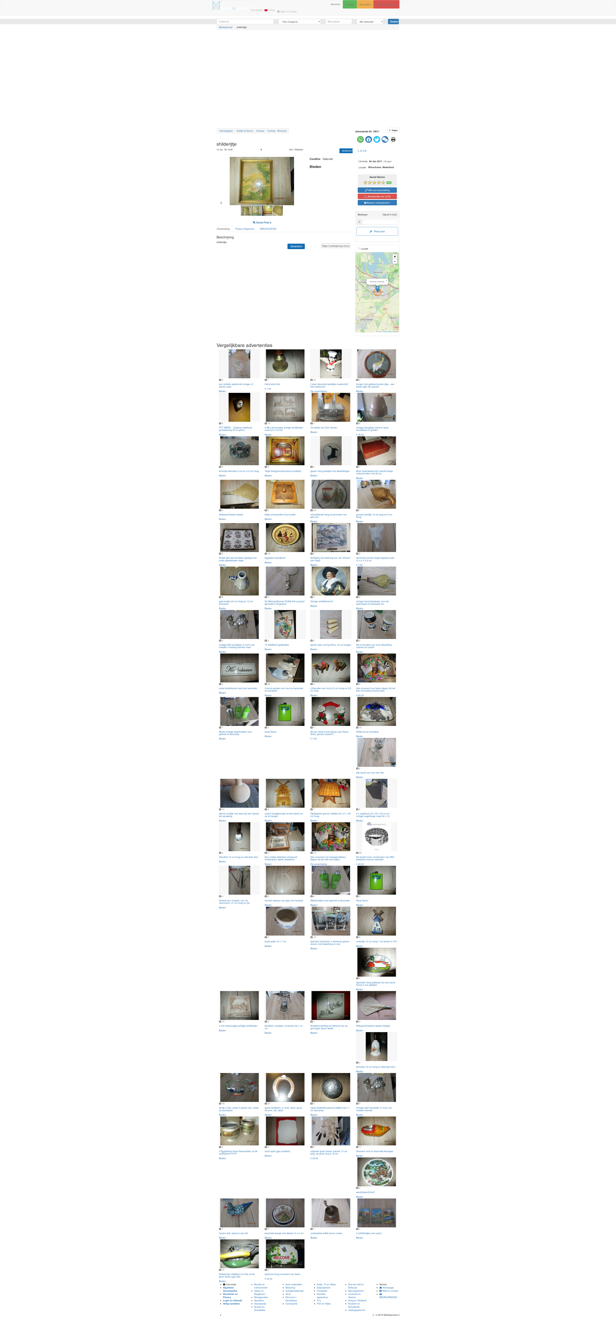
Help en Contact (288, 11)
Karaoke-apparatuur (322, 1295)
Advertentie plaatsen (386, 4)
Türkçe (271, 10)
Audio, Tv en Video (326, 1284)
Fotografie (322, 1290)
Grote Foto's (263, 222)
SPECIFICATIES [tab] (268, 228)
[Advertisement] (96, 57)
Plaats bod (378, 231)
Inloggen (349, 4)
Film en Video (324, 1303)
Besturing (290, 1287)
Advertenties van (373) (379, 196)
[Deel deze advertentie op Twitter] (376, 139)
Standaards (260, 1303)
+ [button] (395, 257)
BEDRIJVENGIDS (388, 1297)
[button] (301, 159)
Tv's (319, 1300)
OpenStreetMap (387, 331)
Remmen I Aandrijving (291, 1299)
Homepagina (226, 130)
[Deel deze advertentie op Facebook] (368, 139)
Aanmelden (365, 4)
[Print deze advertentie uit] (393, 139)
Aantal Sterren (377, 177)
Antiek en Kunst (244, 130)
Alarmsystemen (356, 1290)
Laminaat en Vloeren (354, 1295)
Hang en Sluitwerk (357, 1300)
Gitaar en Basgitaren (259, 1292)
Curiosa (260, 130)
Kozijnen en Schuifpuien (354, 1305)
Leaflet (379, 331)
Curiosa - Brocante (277, 130)
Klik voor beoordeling (379, 190)
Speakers (259, 1300)
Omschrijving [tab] (223, 228)
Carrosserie (291, 1303)
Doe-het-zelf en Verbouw (356, 1286)
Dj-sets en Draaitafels (259, 1308)
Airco (288, 1294)
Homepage (388, 1287)
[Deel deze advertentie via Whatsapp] (360, 139)
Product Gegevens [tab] (244, 228)
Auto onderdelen (294, 1284)
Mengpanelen (261, 1297)
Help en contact (390, 1290)
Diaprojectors (323, 1287)
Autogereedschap (295, 1290)
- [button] (395, 261)
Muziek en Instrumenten (261, 1286)
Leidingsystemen (356, 1310)
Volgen (394, 130)
